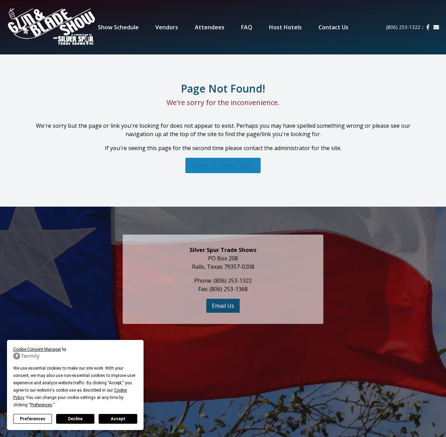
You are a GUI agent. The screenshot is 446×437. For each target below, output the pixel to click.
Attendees (209, 27)
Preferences (32, 418)
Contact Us (333, 27)
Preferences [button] (41, 404)
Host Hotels (285, 27)
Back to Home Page (223, 165)
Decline (75, 418)
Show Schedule (118, 27)
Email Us (223, 306)
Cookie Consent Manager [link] (37, 349)
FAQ (246, 27)
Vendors (166, 27)
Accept (118, 418)
